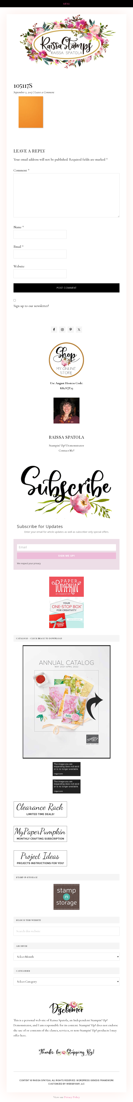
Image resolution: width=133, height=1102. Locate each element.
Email (18, 247)
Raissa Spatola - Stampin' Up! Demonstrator (66, 41)
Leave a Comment (44, 92)
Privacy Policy (72, 1097)
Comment (21, 170)
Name (19, 227)
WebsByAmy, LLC (75, 1083)
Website (19, 266)
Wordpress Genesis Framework (95, 1080)
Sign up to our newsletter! (31, 306)
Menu (66, 4)
